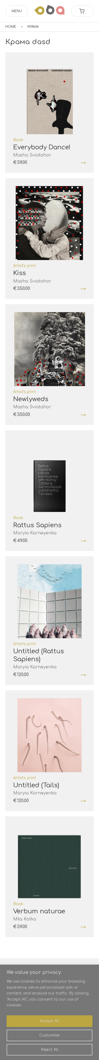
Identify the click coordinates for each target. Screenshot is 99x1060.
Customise (49, 1035)
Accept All (49, 1021)
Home (10, 27)
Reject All (49, 1050)
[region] (49, 1012)
